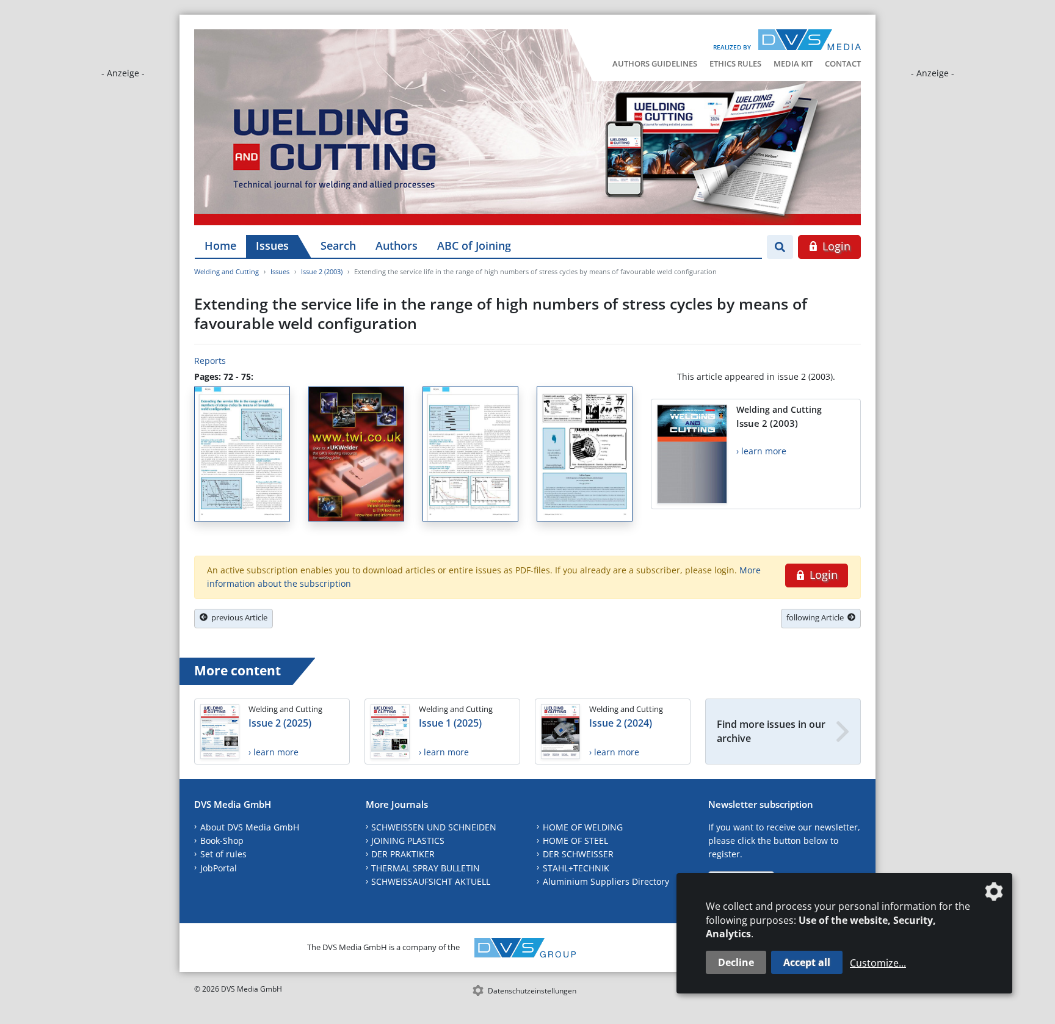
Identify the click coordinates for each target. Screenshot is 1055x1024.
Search (338, 245)
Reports (210, 360)
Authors (396, 245)
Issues (272, 245)
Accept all (806, 962)
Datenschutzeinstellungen (532, 991)
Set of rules (223, 854)
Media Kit (793, 63)
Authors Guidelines (654, 63)
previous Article (237, 617)
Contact (843, 63)
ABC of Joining (474, 245)
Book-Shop (222, 840)
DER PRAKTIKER (403, 854)
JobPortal (218, 868)
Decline (736, 962)
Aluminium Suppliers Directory (606, 881)
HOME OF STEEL (575, 840)
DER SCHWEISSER (578, 854)
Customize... (878, 963)
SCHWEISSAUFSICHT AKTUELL (430, 881)
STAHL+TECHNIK (576, 868)
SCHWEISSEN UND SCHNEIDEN (433, 827)
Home (220, 245)
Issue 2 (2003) (322, 271)
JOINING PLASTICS (407, 840)
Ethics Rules (735, 63)
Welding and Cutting (226, 271)
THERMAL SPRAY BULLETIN (425, 868)
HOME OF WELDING (583, 827)
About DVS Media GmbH (249, 827)
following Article (816, 617)
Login (834, 246)
